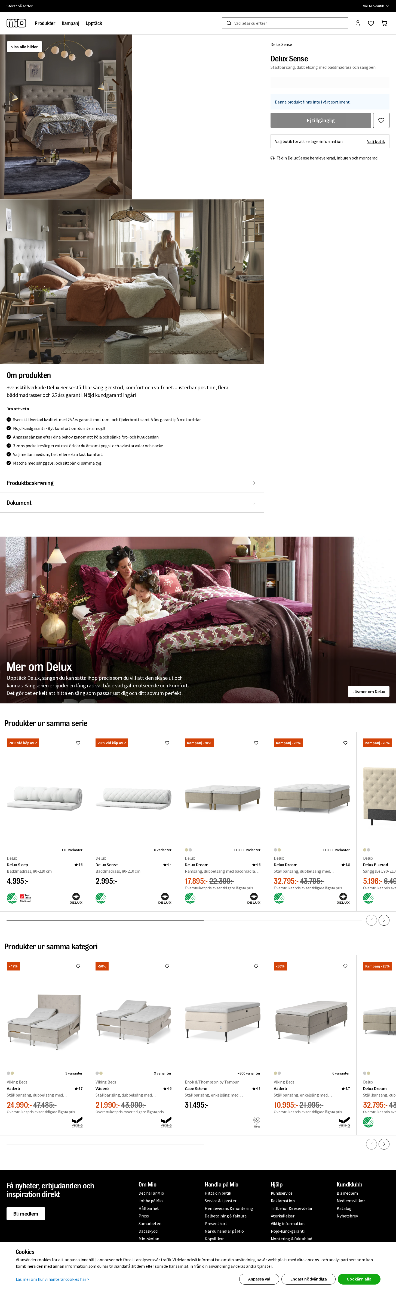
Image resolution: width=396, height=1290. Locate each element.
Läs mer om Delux (368, 691)
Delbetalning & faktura (226, 1216)
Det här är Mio (151, 1193)
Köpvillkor (214, 1238)
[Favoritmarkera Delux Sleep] (78, 742)
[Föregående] (371, 920)
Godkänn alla (359, 1279)
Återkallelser (282, 1216)
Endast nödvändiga (308, 1279)
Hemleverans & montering (229, 1208)
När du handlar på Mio (224, 1231)
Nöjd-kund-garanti (288, 1231)
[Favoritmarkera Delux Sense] (381, 120)
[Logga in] (357, 23)
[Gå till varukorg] (384, 23)
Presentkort (216, 1223)
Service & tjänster (220, 1200)
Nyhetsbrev (347, 1216)
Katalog (344, 1208)
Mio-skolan (149, 1238)
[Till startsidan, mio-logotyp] (16, 23)
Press (144, 1216)
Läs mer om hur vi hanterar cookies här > (53, 1279)
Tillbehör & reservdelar (291, 1208)
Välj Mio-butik (373, 6)
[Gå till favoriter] (371, 23)
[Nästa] (384, 920)
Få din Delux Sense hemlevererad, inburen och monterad (327, 158)
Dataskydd (148, 1231)
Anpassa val (259, 1279)
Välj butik (376, 141)
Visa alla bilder (24, 46)
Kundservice (282, 1193)
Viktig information (288, 1223)
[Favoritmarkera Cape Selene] (256, 966)
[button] (66, 117)
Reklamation (283, 1200)
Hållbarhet (149, 1208)
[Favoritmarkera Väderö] (78, 966)
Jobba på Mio (151, 1200)
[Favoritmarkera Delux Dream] (256, 742)
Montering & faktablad (291, 1238)
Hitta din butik (218, 1193)
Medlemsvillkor (351, 1200)
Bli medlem (25, 1213)
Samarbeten (150, 1223)
